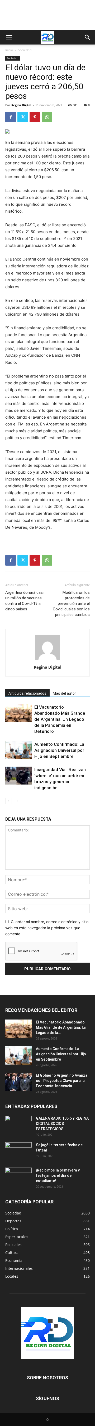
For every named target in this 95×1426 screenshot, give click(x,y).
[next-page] (17, 801)
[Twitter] (22, 117)
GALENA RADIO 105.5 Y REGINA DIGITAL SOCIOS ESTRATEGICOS (62, 1123)
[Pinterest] (35, 117)
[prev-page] (8, 801)
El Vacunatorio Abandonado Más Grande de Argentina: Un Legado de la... (61, 1027)
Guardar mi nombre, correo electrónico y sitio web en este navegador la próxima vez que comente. (46, 927)
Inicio (9, 50)
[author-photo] (47, 660)
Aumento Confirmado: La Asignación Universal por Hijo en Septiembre (59, 750)
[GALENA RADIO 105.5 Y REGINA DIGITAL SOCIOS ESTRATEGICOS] (18, 1125)
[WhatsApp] (47, 117)
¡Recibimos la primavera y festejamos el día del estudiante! (58, 1175)
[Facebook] (10, 117)
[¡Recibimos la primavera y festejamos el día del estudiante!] (18, 1177)
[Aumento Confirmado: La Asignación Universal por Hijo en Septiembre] (18, 750)
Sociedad (24, 50)
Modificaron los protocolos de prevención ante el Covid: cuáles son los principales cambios (71, 603)
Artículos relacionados (27, 693)
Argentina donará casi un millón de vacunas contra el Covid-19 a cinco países (24, 600)
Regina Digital (21, 105)
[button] (9, 37)
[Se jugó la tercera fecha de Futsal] (18, 1151)
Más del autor (64, 693)
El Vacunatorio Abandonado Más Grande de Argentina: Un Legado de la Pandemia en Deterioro (59, 719)
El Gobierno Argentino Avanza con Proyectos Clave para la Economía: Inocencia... (61, 1080)
